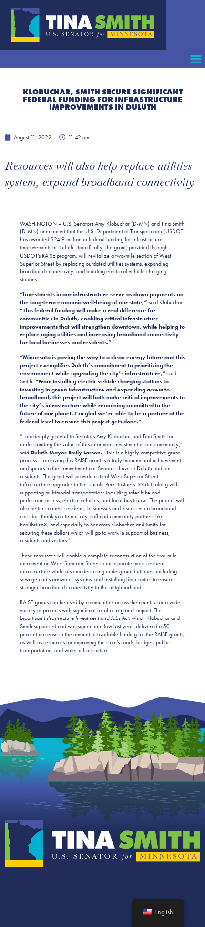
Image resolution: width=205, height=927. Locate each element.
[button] (195, 59)
